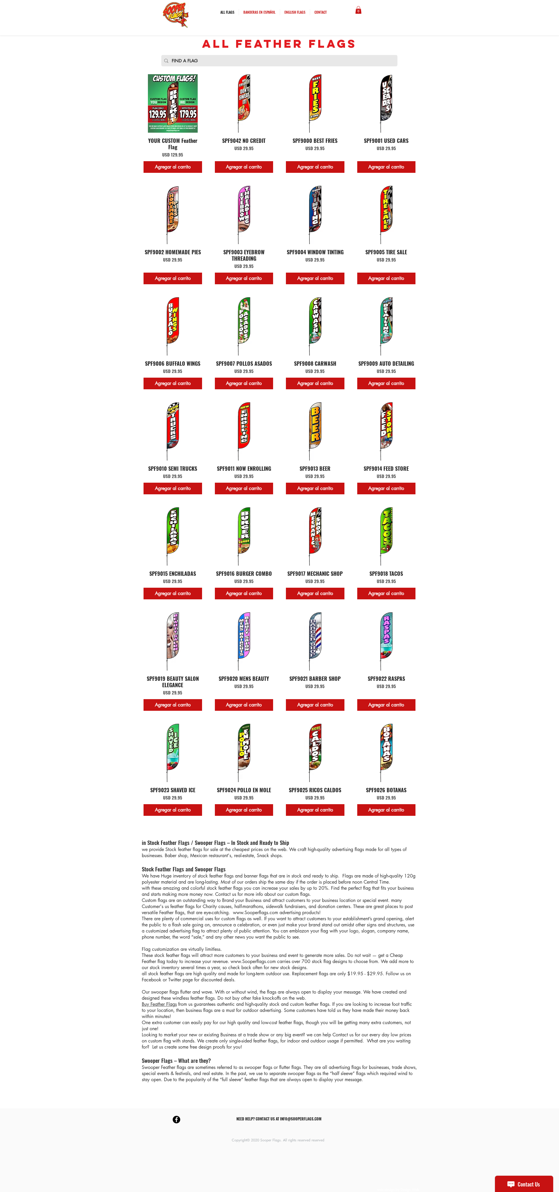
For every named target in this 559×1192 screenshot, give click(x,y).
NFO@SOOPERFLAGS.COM (301, 1119)
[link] (358, 10)
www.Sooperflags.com (255, 912)
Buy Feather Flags (159, 1004)
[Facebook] (176, 1119)
